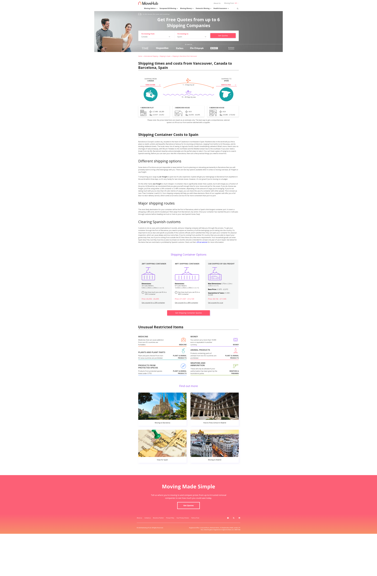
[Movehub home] (148, 3)
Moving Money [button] (186, 8)
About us (139, 518)
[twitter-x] (234, 518)
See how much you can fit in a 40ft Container (188, 293)
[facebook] (228, 518)
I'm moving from (148, 34)
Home (140, 56)
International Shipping (151, 56)
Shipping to (226, 80)
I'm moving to (182, 34)
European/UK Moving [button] (168, 8)
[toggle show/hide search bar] (236, 8)
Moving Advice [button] (150, 8)
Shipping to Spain (165, 56)
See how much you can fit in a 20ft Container (154, 293)
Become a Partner (158, 518)
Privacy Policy (170, 518)
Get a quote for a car (215, 303)
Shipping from (151, 80)
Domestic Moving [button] (203, 8)
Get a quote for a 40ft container (186, 303)
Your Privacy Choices (183, 518)
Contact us (147, 518)
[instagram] (239, 518)
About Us (217, 3)
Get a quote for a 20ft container (153, 303)
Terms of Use (195, 518)
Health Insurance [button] (220, 8)
